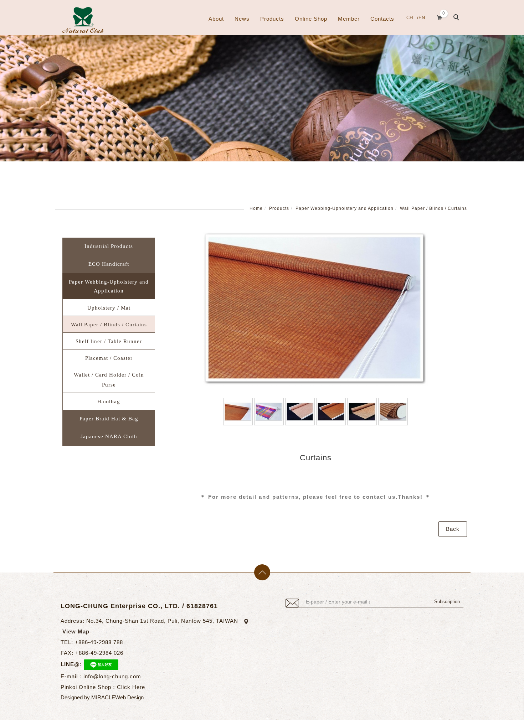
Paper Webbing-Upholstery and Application (345, 208)
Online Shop (311, 19)
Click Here (131, 687)
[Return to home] (82, 20)
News (242, 19)
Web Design (129, 697)
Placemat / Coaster (109, 358)
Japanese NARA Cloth (109, 436)
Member (349, 19)
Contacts (382, 19)
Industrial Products (108, 246)
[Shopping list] (439, 17)
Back (452, 529)
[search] (457, 18)
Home (256, 208)
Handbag (108, 401)
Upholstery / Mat (108, 308)
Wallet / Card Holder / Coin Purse (109, 380)
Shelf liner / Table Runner (109, 341)
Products (272, 19)
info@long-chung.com (112, 676)
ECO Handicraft (108, 264)
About (216, 19)
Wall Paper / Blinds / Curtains (433, 208)
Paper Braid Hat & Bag (108, 418)
